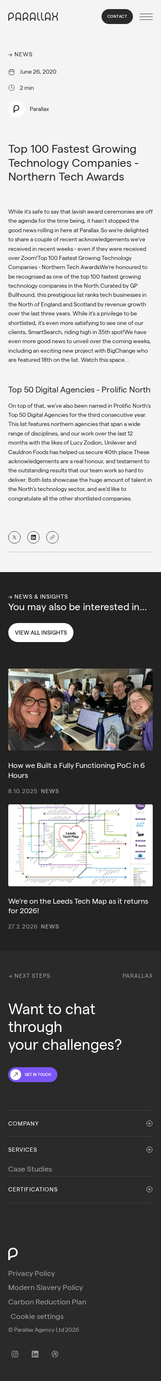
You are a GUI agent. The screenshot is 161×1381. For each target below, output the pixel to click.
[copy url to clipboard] (52, 537)
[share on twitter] (14, 537)
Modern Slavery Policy (45, 1287)
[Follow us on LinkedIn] (35, 1354)
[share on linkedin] (33, 537)
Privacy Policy (31, 1273)
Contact (117, 16)
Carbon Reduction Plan (47, 1302)
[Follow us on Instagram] (15, 1354)
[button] (144, 16)
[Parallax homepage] (33, 16)
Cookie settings (37, 1316)
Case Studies (30, 1169)
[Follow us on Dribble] (55, 1354)
